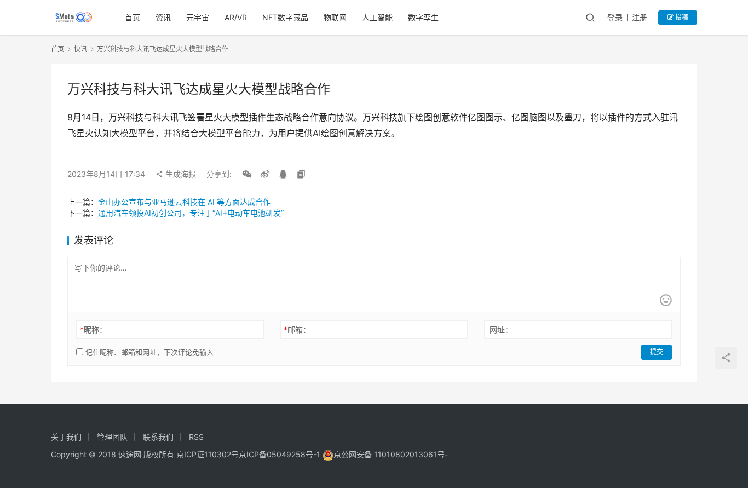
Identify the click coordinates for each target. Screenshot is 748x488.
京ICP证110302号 (207, 454)
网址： (501, 329)
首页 (132, 17)
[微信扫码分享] (247, 174)
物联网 (335, 17)
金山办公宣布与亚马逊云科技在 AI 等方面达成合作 (184, 201)
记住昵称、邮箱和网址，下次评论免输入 (148, 352)
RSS (196, 436)
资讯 (163, 17)
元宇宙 (197, 17)
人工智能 (377, 17)
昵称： (93, 329)
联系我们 (158, 436)
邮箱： (297, 329)
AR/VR (236, 17)
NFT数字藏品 (285, 17)
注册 (639, 17)
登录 (615, 17)
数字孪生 (423, 17)
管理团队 (112, 436)
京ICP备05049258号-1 (281, 454)
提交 (656, 352)
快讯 (80, 49)
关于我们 (66, 436)
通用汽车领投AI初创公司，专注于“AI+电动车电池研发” (191, 212)
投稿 (681, 17)
